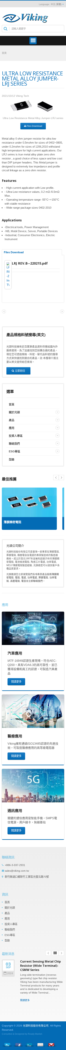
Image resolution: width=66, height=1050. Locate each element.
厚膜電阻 (43, 577)
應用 (11, 427)
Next (56, 477)
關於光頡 (14, 412)
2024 (10, 973)
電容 (23, 581)
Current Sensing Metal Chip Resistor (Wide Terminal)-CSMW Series (40, 965)
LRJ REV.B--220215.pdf (30, 263)
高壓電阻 (15, 581)
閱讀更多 (16, 681)
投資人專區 (16, 435)
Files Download (34, 126)
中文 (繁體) (56, 4)
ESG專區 (14, 451)
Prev (61, 477)
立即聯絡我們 (35, 581)
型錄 (11, 459)
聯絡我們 (14, 443)
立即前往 (19, 370)
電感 (23, 577)
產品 (11, 420)
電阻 (17, 577)
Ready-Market (35, 1034)
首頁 (4, 53)
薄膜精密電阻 (12, 522)
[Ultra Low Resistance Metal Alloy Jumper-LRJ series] (33, 107)
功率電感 (32, 577)
